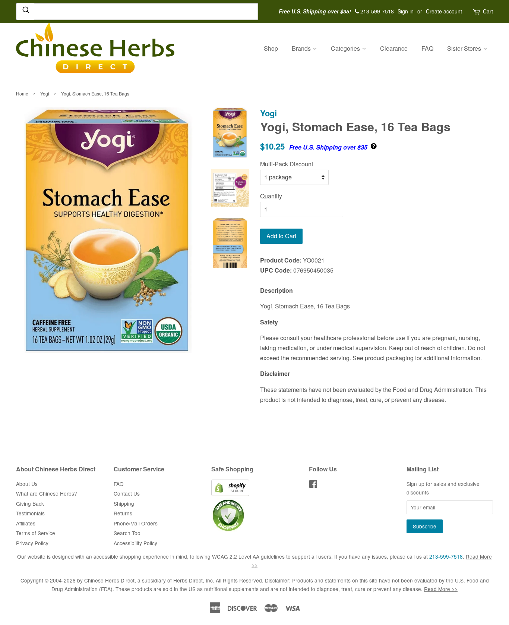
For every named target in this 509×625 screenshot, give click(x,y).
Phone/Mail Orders (136, 523)
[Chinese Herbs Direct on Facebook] (313, 485)
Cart (488, 11)
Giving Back (30, 503)
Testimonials (30, 513)
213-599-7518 (446, 556)
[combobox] (137, 11)
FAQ (119, 483)
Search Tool (128, 533)
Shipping (124, 503)
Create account (444, 11)
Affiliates (25, 523)
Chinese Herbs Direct (109, 580)
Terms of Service (35, 533)
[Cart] (476, 11)
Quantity (271, 196)
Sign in (406, 11)
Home (22, 93)
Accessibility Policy (135, 543)
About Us (27, 483)
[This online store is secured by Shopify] (230, 493)
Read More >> (441, 589)
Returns (123, 513)
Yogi (44, 93)
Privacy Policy (32, 543)
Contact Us (127, 493)
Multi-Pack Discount (286, 164)
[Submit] (25, 11)
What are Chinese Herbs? (46, 493)
